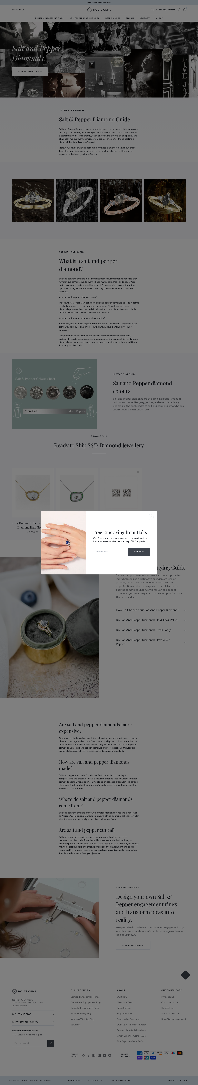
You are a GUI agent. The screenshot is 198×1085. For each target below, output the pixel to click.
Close (151, 517)
